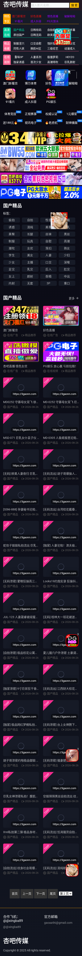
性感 (48, 220)
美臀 (12, 234)
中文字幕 (69, 29)
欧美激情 (52, 34)
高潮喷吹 (52, 62)
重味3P (19, 57)
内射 (12, 283)
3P (48, 283)
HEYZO (70, 57)
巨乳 (67, 227)
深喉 (67, 262)
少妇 (67, 255)
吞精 (48, 276)
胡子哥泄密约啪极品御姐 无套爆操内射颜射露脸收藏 (37, 760)
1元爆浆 (71, 114)
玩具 (30, 241)
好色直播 (49, 330)
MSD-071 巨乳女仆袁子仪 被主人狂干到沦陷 (32, 437)
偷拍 (12, 220)
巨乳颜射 (69, 62)
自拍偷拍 (52, 29)
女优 (30, 248)
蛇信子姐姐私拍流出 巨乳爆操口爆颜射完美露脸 (34, 545)
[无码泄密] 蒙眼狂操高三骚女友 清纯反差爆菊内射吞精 (38, 581)
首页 (15, 893)
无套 (30, 283)
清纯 (30, 227)
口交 (48, 262)
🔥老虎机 (51, 122)
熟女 (67, 248)
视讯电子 (31, 122)
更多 (72, 298)
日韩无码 (35, 34)
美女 (30, 255)
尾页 (53, 893)
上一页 (26, 893)
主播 (30, 262)
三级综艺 (52, 48)
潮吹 (12, 248)
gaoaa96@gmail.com (58, 922)
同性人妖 (18, 48)
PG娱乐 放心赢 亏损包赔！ (60, 366)
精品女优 (69, 43)
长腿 (30, 234)
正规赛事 (31, 114)
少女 (12, 262)
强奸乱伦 (52, 43)
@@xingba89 (12, 927)
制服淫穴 (18, 43)
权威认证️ (51, 114)
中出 (67, 276)
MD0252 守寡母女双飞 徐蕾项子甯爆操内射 (31, 402)
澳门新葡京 (10, 330)
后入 (48, 269)
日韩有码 (35, 29)
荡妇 (48, 248)
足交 (12, 269)
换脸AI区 (35, 48)
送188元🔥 (10, 122)
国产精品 (18, 29)
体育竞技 (10, 114)
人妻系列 (35, 57)
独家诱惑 (18, 62)
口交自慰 (35, 43)
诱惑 (12, 227)
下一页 (40, 893)
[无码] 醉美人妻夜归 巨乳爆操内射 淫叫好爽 (31, 473)
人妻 (48, 255)
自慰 (48, 241)
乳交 (30, 269)
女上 (12, 276)
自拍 (30, 220)
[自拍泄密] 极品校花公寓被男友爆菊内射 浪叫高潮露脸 (38, 653)
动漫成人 (69, 48)
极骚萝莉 (52, 57)
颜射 (30, 276)
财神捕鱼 (72, 122)
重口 (67, 283)
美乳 (48, 227)
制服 (12, 241)
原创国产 (18, 34)
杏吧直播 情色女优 (15, 366)
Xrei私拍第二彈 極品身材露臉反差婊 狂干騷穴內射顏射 (38, 832)
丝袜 (48, 234)
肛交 (67, 269)
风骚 (67, 220)
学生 (12, 255)
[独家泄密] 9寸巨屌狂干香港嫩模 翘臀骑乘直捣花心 (36, 688)
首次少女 (35, 62)
